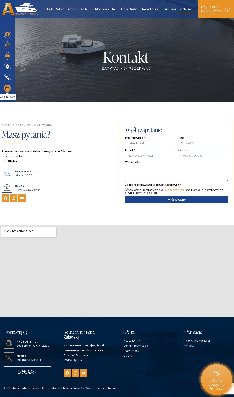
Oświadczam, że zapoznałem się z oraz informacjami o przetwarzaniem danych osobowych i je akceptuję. (174, 191)
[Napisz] (7, 187)
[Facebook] (5, 198)
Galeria (170, 9)
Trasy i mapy (150, 9)
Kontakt (187, 9)
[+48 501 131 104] (7, 173)
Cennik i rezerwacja (98, 9)
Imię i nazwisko (134, 138)
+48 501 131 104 (26, 171)
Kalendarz (128, 9)
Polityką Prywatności (174, 189)
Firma (181, 138)
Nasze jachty (67, 9)
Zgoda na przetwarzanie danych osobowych (152, 185)
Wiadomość (132, 162)
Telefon (183, 150)
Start (48, 9)
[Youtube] (22, 198)
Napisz (19, 185)
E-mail (129, 150)
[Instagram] (13, 198)
